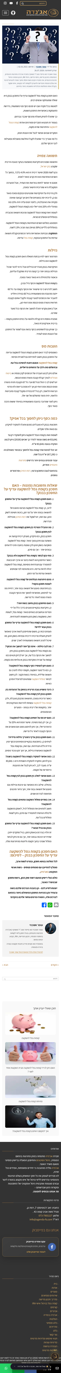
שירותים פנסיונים (49, 1295)
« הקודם (55, 964)
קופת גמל (28, 237)
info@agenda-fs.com (41, 1219)
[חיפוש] (22, 3)
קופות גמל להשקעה (42, 703)
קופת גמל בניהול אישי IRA (44, 1303)
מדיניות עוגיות (50, 1342)
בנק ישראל (46, 166)
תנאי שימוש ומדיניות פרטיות (43, 1338)
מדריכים (53, 1326)
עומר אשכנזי (41, 66)
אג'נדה (49, 1156)
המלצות (53, 1319)
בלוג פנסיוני (51, 1322)
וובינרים (53, 1311)
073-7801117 (45, 1215)
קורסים (53, 1307)
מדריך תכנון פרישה (48, 1299)
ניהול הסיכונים (43, 1160)
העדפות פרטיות (49, 1350)
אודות (54, 1287)
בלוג (55, 1330)
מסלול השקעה (38, 679)
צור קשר (53, 1334)
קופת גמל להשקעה (48, 362)
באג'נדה (44, 871)
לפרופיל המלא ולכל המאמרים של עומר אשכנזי (26, 952)
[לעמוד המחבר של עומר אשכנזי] (50, 928)
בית (55, 1283)
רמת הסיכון (25, 470)
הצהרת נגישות (50, 1346)
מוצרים (53, 1291)
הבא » (5, 964)
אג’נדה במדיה (50, 1315)
